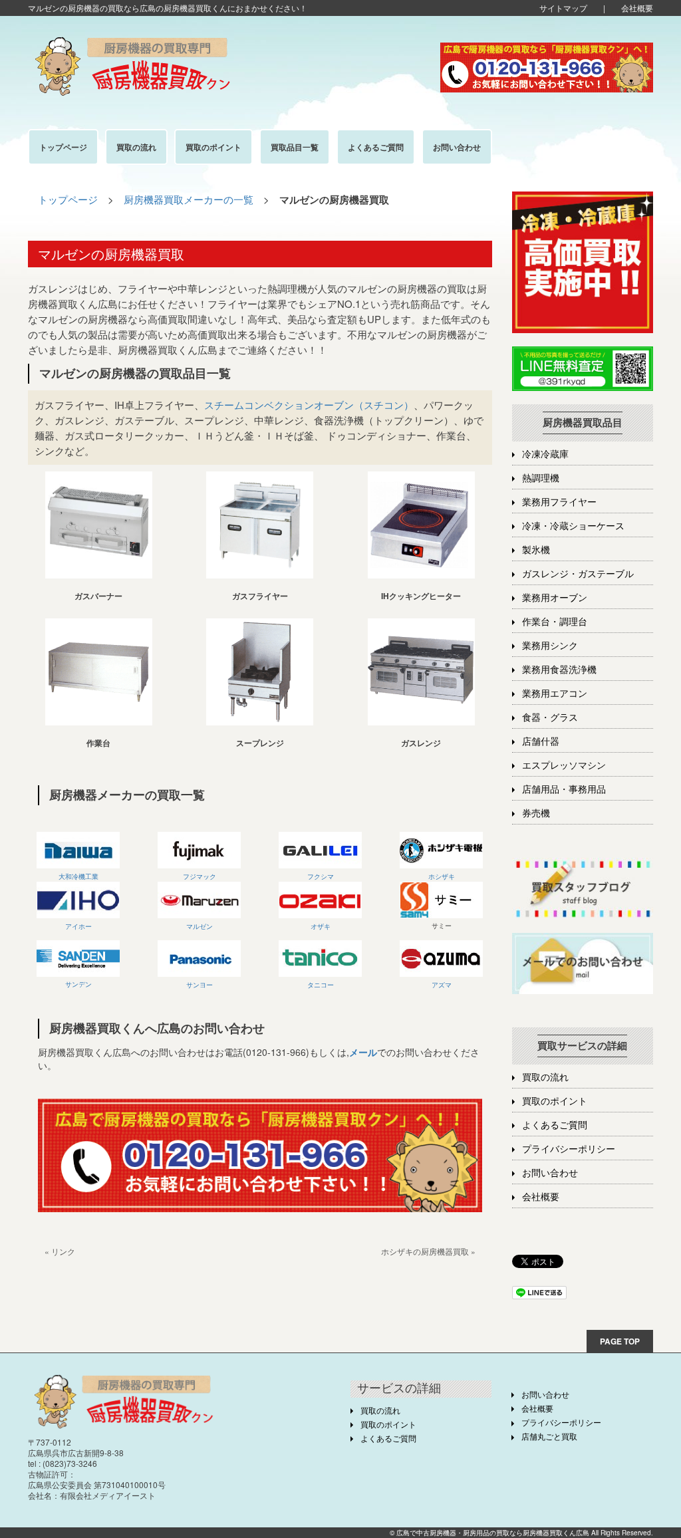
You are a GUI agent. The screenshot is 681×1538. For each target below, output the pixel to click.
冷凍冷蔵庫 (545, 454)
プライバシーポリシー (568, 1149)
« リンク (60, 1251)
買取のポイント (554, 1101)
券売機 (536, 814)
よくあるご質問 (554, 1125)
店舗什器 (540, 742)
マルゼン (199, 926)
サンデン (78, 984)
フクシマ (320, 876)
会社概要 (637, 7)
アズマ (442, 984)
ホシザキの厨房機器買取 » (428, 1251)
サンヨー (199, 984)
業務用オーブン (554, 598)
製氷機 (536, 550)
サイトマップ (563, 7)
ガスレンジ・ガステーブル (578, 574)
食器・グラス (550, 718)
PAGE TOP (620, 1341)
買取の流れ (545, 1078)
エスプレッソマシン (564, 766)
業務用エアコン (554, 694)
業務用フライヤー (559, 502)
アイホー (78, 926)
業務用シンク (550, 646)
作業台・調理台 (554, 622)
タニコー (320, 984)
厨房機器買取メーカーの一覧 (188, 199)
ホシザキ (441, 876)
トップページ (68, 199)
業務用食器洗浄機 (559, 670)
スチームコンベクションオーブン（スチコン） (309, 405)
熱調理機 (540, 478)
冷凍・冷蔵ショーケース (573, 526)
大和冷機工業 (78, 876)
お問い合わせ (550, 1173)
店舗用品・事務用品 (564, 790)
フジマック (199, 876)
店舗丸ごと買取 (549, 1437)
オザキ (321, 926)
